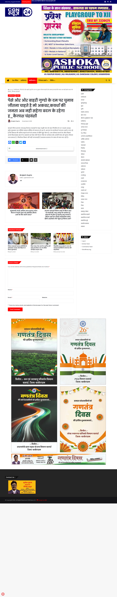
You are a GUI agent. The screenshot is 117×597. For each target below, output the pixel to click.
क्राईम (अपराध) (85, 112)
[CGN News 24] (18, 12)
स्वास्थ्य (83, 226)
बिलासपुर (83, 151)
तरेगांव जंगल (84, 127)
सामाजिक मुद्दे (84, 220)
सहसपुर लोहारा (84, 211)
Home (11, 90)
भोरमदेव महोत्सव (85, 160)
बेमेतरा (82, 154)
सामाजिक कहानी (85, 214)
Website (44, 297)
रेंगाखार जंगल (84, 193)
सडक (82, 208)
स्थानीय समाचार (85, 223)
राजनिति (83, 184)
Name (10, 290)
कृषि (82, 109)
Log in (84, 241)
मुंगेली (82, 172)
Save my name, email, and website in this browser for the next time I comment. (34, 305)
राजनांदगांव (84, 181)
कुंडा (82, 106)
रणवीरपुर (83, 175)
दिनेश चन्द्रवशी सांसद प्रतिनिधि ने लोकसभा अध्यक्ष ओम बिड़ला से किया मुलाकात (17, 247)
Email (10, 297)
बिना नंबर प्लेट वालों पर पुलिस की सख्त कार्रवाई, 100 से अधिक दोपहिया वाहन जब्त (41, 247)
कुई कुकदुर (84, 103)
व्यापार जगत (84, 199)
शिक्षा (82, 202)
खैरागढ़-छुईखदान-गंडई (87, 118)
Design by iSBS (42, 500)
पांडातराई (83, 145)
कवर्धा (17, 95)
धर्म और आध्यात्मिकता (86, 136)
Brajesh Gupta (15, 121)
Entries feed (86, 244)
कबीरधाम (32, 80)
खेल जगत (83, 115)
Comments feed (87, 247)
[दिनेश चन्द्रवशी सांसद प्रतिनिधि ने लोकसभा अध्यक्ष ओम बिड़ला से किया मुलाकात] (18, 238)
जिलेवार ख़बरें (42, 80)
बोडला (82, 157)
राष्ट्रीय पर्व (83, 190)
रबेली (82, 178)
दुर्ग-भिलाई (83, 130)
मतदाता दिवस (84, 163)
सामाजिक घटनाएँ (85, 217)
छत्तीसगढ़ (23, 80)
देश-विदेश (15, 80)
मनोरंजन (83, 166)
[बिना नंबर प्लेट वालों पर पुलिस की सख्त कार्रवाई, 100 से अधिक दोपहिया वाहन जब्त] (41, 238)
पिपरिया (83, 148)
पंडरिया (82, 142)
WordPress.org (86, 249)
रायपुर (82, 187)
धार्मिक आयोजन (85, 139)
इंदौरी (82, 94)
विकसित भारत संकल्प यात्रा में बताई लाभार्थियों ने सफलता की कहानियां (62, 247)
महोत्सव (83, 169)
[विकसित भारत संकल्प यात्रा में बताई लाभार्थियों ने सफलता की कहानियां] (64, 238)
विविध (52, 80)
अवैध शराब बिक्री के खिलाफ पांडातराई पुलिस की (43, 1)
